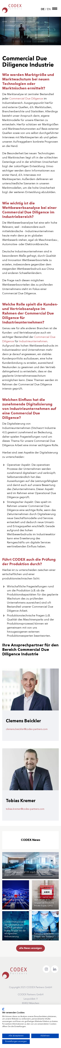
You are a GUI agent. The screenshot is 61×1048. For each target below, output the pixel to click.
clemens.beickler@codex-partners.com (27, 729)
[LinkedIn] (54, 969)
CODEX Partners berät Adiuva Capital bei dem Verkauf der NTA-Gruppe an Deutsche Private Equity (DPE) (45, 900)
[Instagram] (46, 969)
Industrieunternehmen (33, 341)
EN (49, 9)
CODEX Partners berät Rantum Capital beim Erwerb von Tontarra (44, 934)
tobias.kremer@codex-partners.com (25, 809)
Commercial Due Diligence (26, 98)
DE (42, 9)
